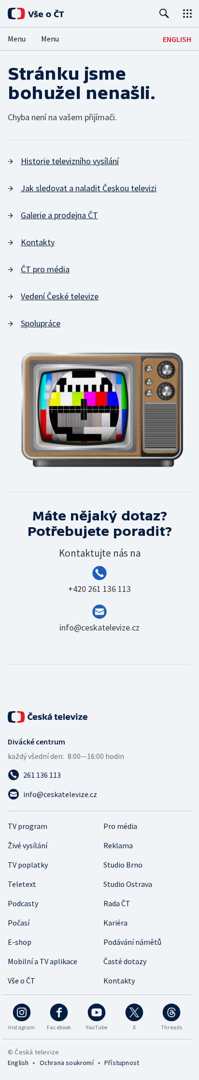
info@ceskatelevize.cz (99, 627)
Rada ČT (116, 903)
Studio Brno (122, 865)
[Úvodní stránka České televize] (48, 717)
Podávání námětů (132, 942)
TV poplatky (28, 865)
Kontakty (38, 242)
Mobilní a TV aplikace (42, 961)
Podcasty (23, 903)
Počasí (18, 922)
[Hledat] (164, 13)
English (18, 1062)
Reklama (118, 845)
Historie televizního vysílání (70, 161)
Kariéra (115, 922)
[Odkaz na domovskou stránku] (48, 13)
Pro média (120, 826)
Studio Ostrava (127, 884)
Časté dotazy (124, 961)
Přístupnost (121, 1062)
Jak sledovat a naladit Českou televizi (88, 188)
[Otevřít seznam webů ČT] (187, 13)
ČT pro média (45, 269)
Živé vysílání (27, 845)
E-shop (19, 942)
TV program (27, 826)
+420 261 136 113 (99, 588)
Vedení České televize (60, 296)
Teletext (22, 884)
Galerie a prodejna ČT (59, 215)
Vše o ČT (21, 980)
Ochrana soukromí (67, 1062)
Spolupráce (40, 323)
